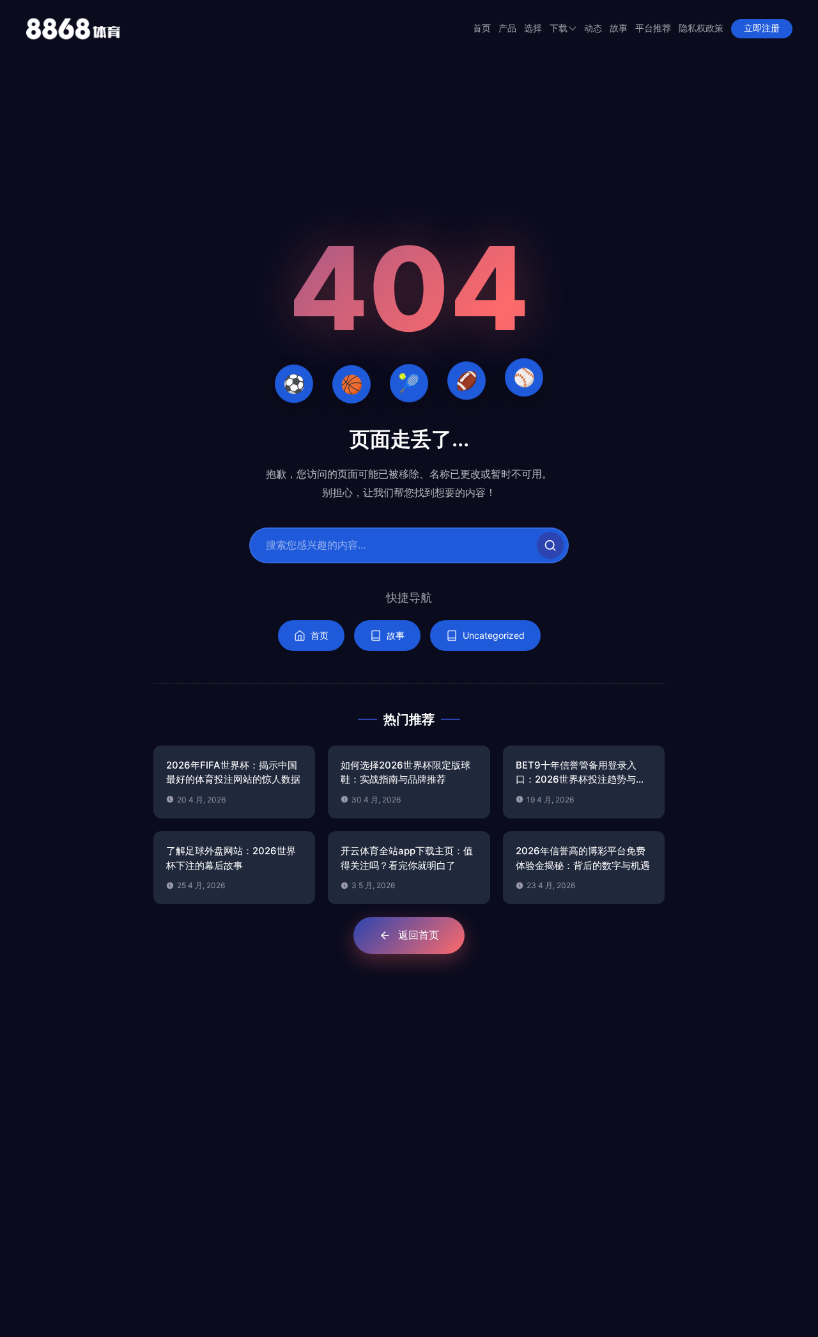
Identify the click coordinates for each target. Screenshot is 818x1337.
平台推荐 (653, 28)
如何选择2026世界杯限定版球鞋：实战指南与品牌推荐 (405, 772)
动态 (593, 28)
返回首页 (418, 934)
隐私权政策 (701, 28)
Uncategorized (494, 635)
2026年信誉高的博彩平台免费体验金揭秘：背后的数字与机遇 (583, 858)
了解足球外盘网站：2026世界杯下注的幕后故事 (231, 858)
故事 (619, 28)
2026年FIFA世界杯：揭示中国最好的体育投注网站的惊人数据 (233, 772)
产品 (507, 28)
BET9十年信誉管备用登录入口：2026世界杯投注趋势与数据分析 (580, 773)
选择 (533, 28)
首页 (482, 28)
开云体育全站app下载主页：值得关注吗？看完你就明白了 (407, 858)
